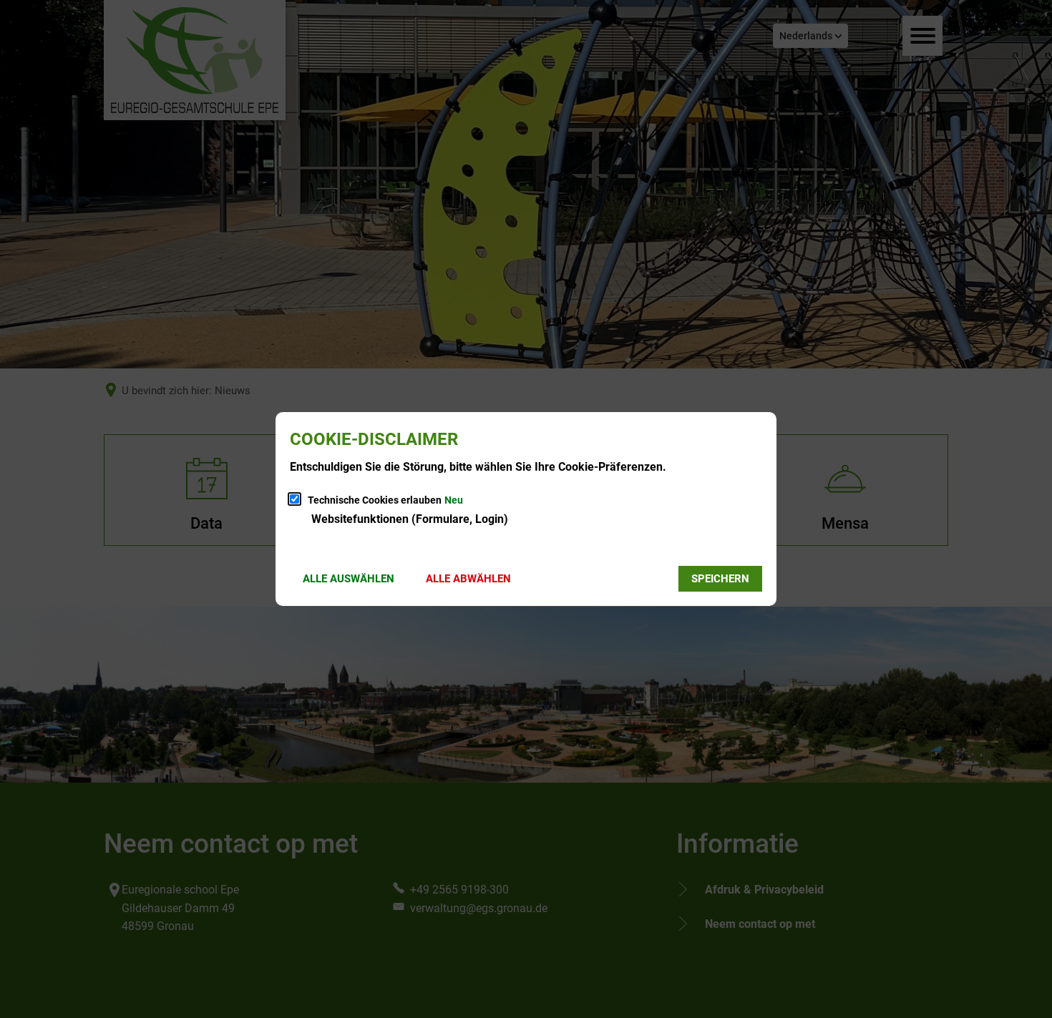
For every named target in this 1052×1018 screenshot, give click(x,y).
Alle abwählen (468, 578)
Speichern (720, 578)
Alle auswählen (348, 578)
